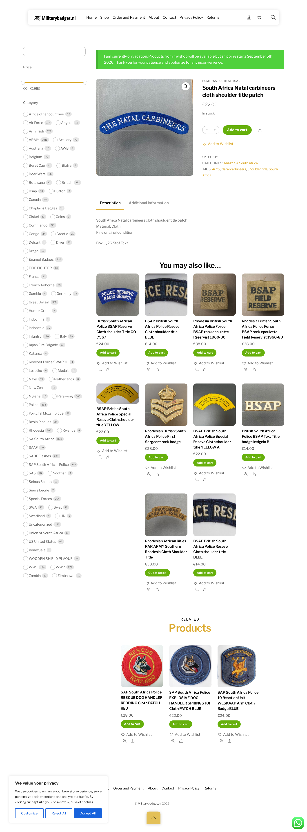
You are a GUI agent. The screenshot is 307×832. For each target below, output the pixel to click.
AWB (64, 148)
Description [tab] (110, 203)
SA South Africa (225, 81)
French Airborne (42, 285)
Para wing (65, 396)
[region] (58, 799)
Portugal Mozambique (46, 413)
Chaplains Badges (43, 208)
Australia (36, 148)
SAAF (33, 447)
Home (91, 17)
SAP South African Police (49, 464)
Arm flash (36, 131)
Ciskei (34, 217)
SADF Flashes (40, 456)
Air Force (36, 123)
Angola (66, 123)
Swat (58, 507)
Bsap (33, 191)
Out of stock (157, 572)
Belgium (35, 157)
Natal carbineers (233, 169)
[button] (186, 86)
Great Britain (39, 302)
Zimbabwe (66, 576)
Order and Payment (129, 17)
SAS (32, 473)
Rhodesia (36, 430)
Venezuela (37, 550)
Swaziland (37, 516)
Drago (33, 251)
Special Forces (40, 499)
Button (59, 191)
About (154, 17)
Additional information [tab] (149, 203)
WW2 (60, 567)
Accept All (88, 813)
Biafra (66, 165)
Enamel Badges (41, 259)
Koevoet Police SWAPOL (48, 362)
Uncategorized (40, 524)
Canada (35, 199)
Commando (38, 225)
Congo (34, 234)
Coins (60, 217)
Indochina (36, 319)
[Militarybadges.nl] (56, 17)
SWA (33, 507)
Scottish (60, 473)
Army (216, 169)
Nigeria (34, 396)
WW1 (33, 567)
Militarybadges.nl (149, 803)
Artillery (64, 140)
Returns (213, 17)
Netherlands (64, 379)
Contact (169, 17)
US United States (42, 541)
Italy (63, 336)
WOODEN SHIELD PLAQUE (51, 558)
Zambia (35, 576)
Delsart (34, 242)
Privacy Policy (191, 17)
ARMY (228, 163)
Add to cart (237, 130)
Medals (63, 370)
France (34, 276)
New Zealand (39, 388)
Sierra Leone (39, 490)
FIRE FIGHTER (40, 268)
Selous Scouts (40, 482)
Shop (104, 17)
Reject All (59, 813)
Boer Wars (37, 174)
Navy (33, 379)
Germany (64, 294)
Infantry (35, 336)
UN (63, 516)
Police (33, 405)
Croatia (62, 234)
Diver (60, 242)
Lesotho (35, 370)
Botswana (37, 182)
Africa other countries (46, 114)
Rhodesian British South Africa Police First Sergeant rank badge (165, 436)
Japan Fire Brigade (43, 345)
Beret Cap (37, 165)
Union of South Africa (46, 533)
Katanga (35, 353)
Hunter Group (40, 311)
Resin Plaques (40, 422)
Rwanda (68, 430)
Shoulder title (257, 169)
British (67, 182)
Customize (29, 813)
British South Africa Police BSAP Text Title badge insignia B (261, 436)
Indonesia (36, 328)
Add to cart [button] (108, 352)
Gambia (35, 294)
